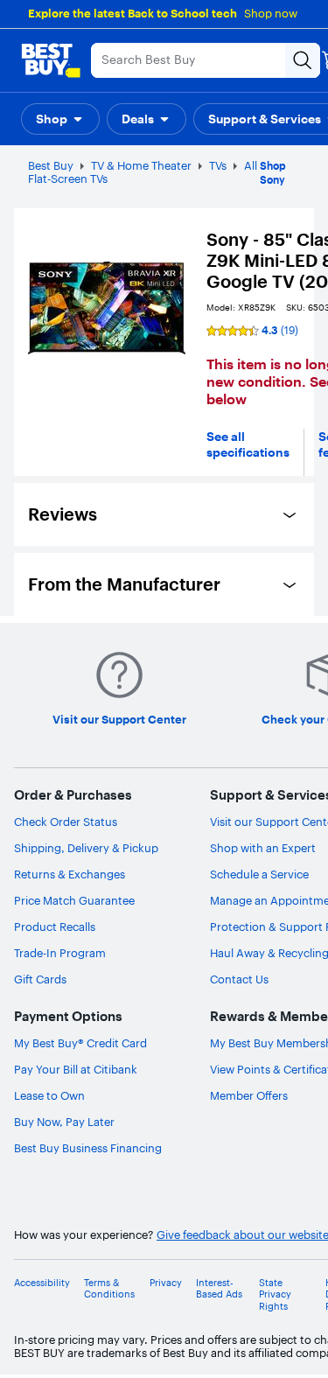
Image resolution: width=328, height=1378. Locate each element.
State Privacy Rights (275, 1294)
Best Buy (50, 165)
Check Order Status (65, 822)
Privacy (166, 1283)
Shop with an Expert (263, 848)
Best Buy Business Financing (88, 1148)
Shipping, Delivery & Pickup (86, 848)
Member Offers (249, 1095)
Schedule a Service (259, 874)
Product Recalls (54, 927)
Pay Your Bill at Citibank (75, 1069)
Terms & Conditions (109, 1288)
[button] (60, 119)
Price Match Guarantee (74, 900)
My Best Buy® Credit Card (80, 1043)
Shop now (270, 13)
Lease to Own (49, 1095)
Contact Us (239, 979)
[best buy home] (50, 60)
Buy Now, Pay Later (64, 1122)
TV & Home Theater (141, 165)
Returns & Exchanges (69, 874)
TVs (218, 165)
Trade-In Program (60, 953)
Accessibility (42, 1283)
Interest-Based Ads (219, 1288)
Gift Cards (40, 979)
